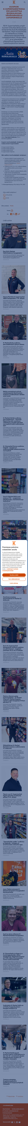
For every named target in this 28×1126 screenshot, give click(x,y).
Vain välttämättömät (14, 579)
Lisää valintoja (14, 583)
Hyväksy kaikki (14, 575)
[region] (14, 563)
